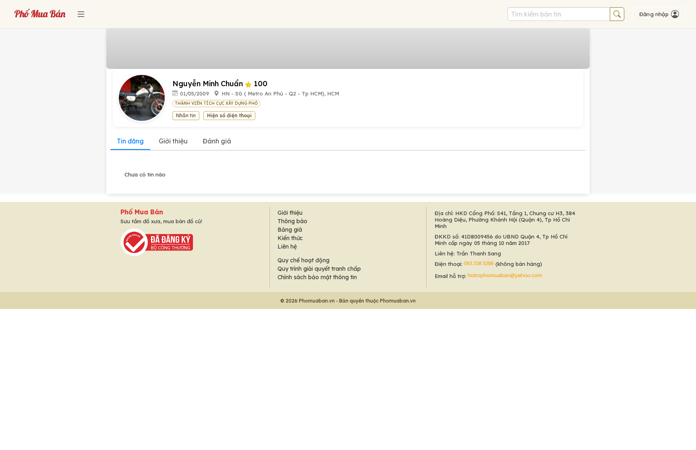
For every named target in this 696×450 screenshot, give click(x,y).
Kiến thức (290, 238)
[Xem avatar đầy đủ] (145, 97)
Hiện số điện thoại (229, 115)
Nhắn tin (186, 115)
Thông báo (292, 221)
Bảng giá (290, 229)
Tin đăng (130, 141)
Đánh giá (217, 141)
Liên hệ (287, 246)
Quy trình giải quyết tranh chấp (319, 268)
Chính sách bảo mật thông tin (317, 277)
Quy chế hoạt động (303, 260)
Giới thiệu (173, 141)
